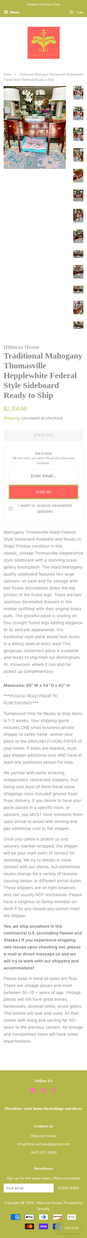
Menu (14, 12)
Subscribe (68, 1188)
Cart (79, 12)
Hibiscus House (49, 1203)
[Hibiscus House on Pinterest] (43, 1091)
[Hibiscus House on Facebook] (33, 1091)
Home (7, 74)
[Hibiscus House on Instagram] (54, 1091)
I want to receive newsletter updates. (45, 508)
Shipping (12, 418)
